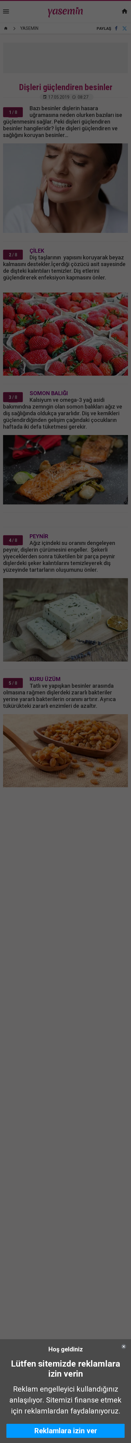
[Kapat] (124, 1346)
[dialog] (65, 1391)
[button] (65, 1431)
